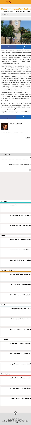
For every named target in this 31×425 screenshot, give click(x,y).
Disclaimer (22, 421)
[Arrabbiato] (8, 142)
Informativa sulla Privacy (15, 422)
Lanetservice (10, 421)
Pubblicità (26, 421)
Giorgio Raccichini (15, 123)
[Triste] (24, 142)
